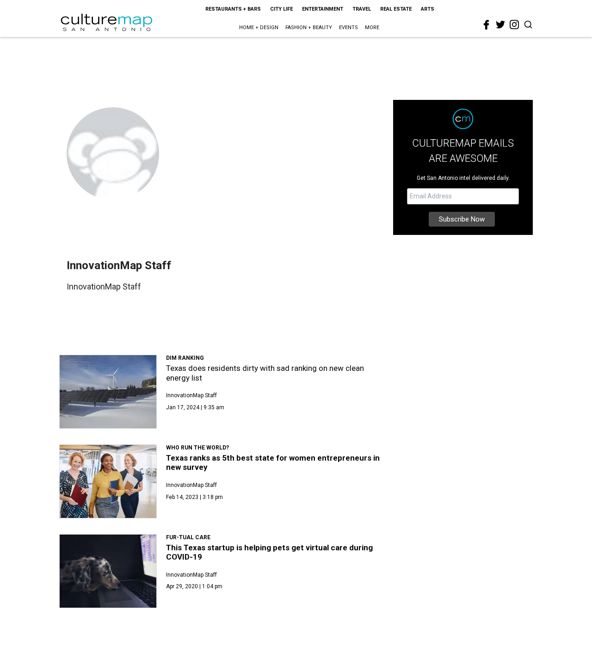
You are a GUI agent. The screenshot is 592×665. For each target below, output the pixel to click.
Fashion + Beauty (308, 28)
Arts (427, 9)
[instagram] (514, 24)
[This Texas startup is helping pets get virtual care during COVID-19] (108, 571)
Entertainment (322, 9)
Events (348, 28)
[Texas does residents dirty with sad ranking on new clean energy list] (108, 392)
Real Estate (396, 9)
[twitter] (500, 24)
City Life (281, 9)
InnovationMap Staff (191, 395)
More (372, 28)
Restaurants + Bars (233, 9)
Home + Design (258, 28)
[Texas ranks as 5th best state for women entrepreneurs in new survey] (108, 481)
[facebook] (486, 25)
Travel (361, 9)
